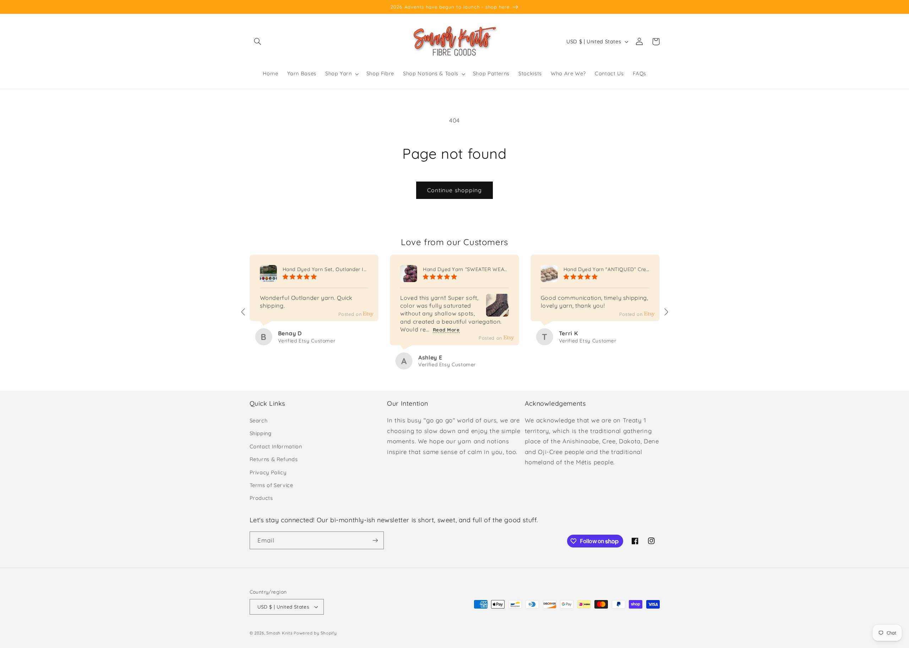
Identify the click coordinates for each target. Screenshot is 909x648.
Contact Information (276, 446)
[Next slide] (665, 312)
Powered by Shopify (315, 633)
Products (261, 498)
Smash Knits (279, 633)
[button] (258, 41)
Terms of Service (271, 485)
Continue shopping (454, 190)
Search (259, 420)
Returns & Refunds (274, 459)
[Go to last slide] (243, 312)
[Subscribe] (375, 540)
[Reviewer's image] (497, 311)
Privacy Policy (268, 472)
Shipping (261, 433)
